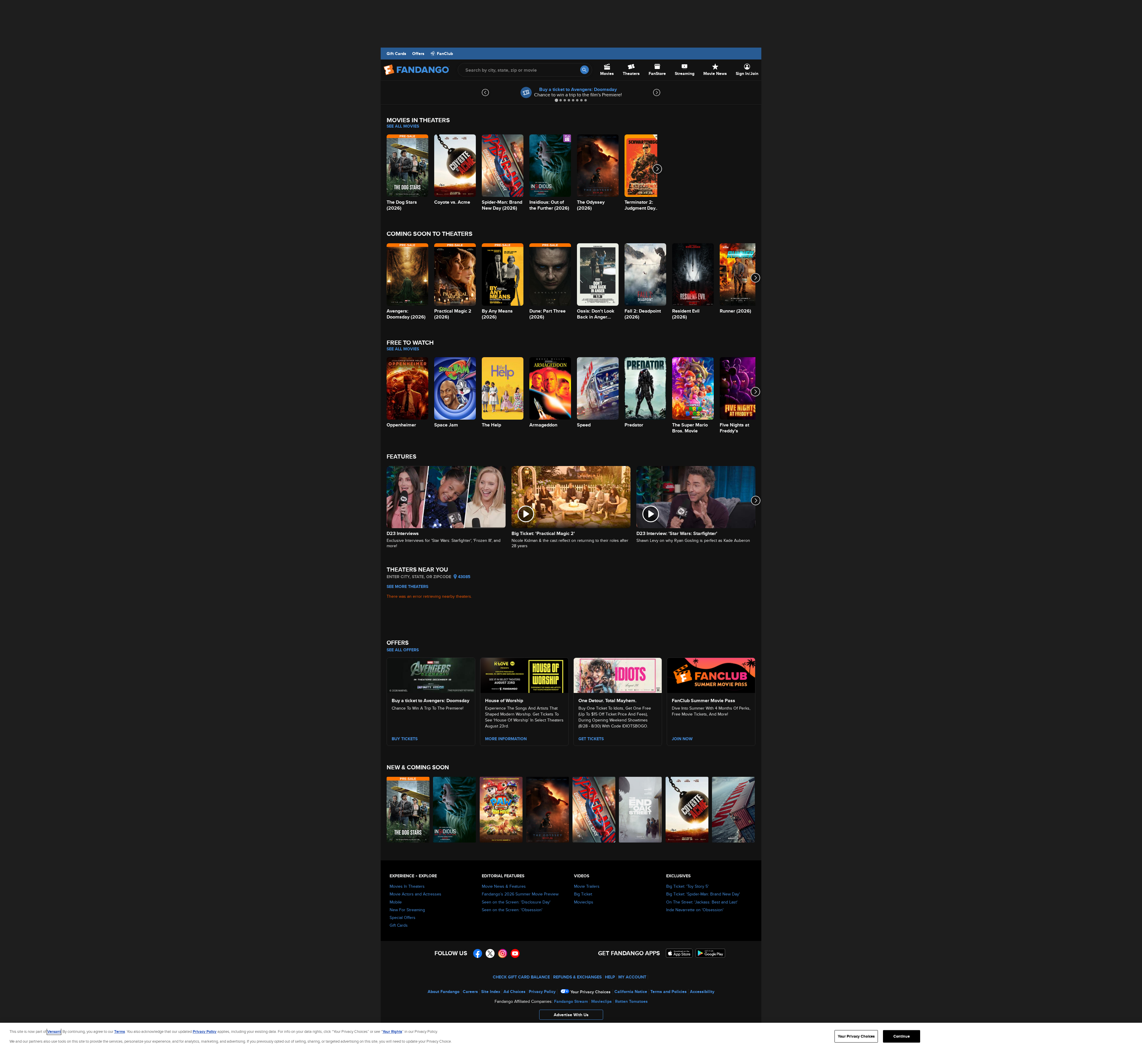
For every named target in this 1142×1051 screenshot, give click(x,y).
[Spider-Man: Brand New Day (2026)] (594, 810)
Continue (901, 1036)
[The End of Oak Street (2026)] (640, 810)
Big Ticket (583, 894)
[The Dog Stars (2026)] (408, 810)
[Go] (584, 69)
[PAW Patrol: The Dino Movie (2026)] (501, 810)
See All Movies (403, 126)
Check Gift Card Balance (521, 977)
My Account (632, 977)
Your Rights (392, 1031)
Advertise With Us (571, 1015)
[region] (571, 1037)
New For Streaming (407, 910)
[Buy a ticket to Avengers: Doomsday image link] (431, 674)
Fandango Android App (710, 953)
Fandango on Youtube (515, 953)
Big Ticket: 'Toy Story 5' (687, 886)
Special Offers (402, 917)
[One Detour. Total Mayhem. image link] (618, 674)
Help (610, 977)
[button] (571, 1016)
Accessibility (702, 991)
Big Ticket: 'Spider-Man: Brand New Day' (703, 894)
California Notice (630, 991)
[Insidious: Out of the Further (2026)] (454, 810)
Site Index (490, 991)
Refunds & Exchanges (577, 977)
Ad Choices (514, 991)
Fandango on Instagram (502, 953)
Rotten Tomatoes (631, 1001)
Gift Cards (396, 53)
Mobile (396, 902)
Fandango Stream (571, 1001)
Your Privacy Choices (590, 991)
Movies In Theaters (407, 886)
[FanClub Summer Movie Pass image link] (711, 674)
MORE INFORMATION (506, 739)
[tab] (556, 100)
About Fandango (443, 991)
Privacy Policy (542, 991)
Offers (418, 53)
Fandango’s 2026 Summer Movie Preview (520, 894)
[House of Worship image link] (524, 674)
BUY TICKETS (405, 739)
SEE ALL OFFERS (403, 649)
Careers (470, 991)
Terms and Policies (668, 991)
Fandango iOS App (679, 953)
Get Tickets (591, 739)
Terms (119, 1031)
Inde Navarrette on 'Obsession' (695, 910)
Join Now (682, 739)
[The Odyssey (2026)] (548, 810)
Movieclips (583, 902)
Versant (54, 1031)
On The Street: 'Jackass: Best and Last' (702, 902)
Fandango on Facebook (477, 953)
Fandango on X (490, 953)
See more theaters (407, 586)
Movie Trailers (587, 886)
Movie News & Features (504, 886)
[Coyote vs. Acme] (687, 810)
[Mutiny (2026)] (733, 810)
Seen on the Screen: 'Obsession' (512, 910)
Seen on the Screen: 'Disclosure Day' (516, 902)
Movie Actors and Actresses (415, 894)
